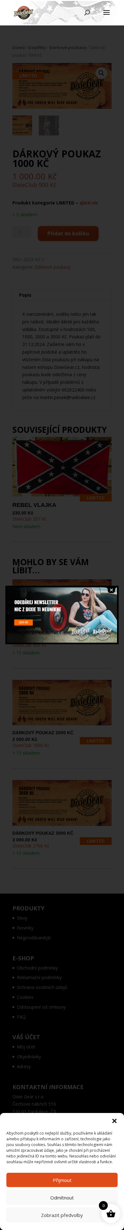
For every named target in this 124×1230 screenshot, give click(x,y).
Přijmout (62, 1180)
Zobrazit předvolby (62, 1215)
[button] (114, 1121)
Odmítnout (62, 1197)
